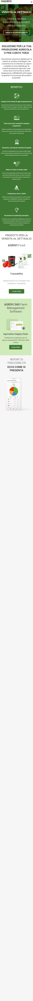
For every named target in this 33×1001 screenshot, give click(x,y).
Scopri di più (16, 291)
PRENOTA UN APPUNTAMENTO (17, 33)
